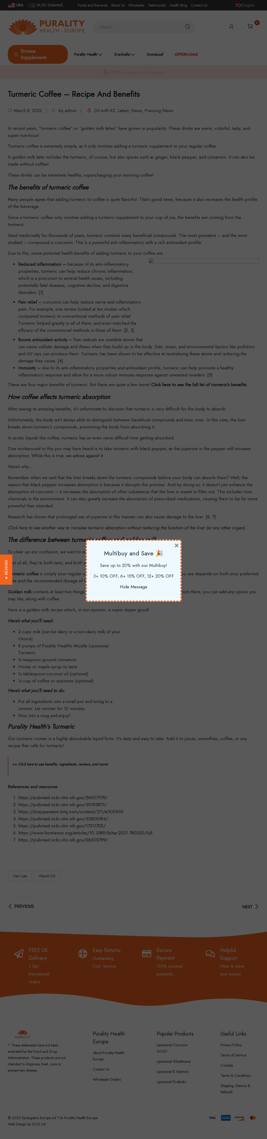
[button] (6, 570)
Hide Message (133, 586)
